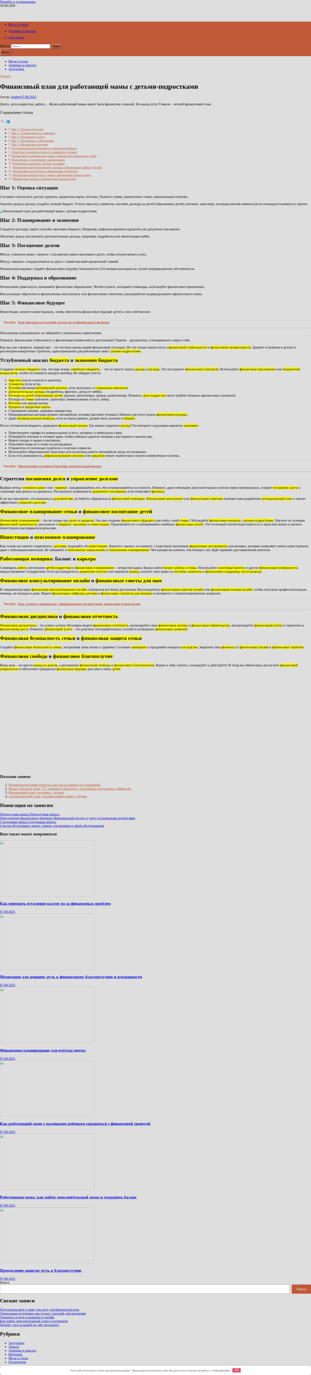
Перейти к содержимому (18, 2)
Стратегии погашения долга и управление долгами (44, 152)
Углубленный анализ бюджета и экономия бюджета (44, 148)
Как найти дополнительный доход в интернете (34, 1321)
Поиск (4, 1282)
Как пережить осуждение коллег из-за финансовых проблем (55, 903)
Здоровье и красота (22, 31)
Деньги (5, 76)
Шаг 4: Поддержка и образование (32, 140)
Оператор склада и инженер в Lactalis (27, 1317)
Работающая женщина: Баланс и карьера (39, 163)
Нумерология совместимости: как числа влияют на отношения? (54, 785)
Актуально (16, 37)
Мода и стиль (18, 24)
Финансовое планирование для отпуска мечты (43, 1050)
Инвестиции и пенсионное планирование (38, 159)
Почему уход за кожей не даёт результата (29, 1325)
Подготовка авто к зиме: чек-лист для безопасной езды (39, 1309)
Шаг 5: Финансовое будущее (29, 144)
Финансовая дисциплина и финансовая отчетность (45, 171)
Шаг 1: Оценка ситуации (27, 129)
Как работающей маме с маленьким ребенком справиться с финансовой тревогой (75, 1123)
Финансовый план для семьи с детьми (36, 792)
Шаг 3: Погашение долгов (28, 137)
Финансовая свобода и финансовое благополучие (44, 179)
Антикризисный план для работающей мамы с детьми (47, 796)
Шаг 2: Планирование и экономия (33, 133)
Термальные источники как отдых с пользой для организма (43, 1313)
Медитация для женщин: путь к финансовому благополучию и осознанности (71, 977)
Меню (5, 52)
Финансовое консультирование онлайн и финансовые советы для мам (57, 167)
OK (237, 1370)
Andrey (16, 97)
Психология (17, 1362)
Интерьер (15, 1354)
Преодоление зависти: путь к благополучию (40, 1270)
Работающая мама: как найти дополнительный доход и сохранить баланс (68, 1197)
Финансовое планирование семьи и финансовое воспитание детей (53, 156)
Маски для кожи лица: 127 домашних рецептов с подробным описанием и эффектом (69, 788)
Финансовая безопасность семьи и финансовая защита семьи (52, 175)
